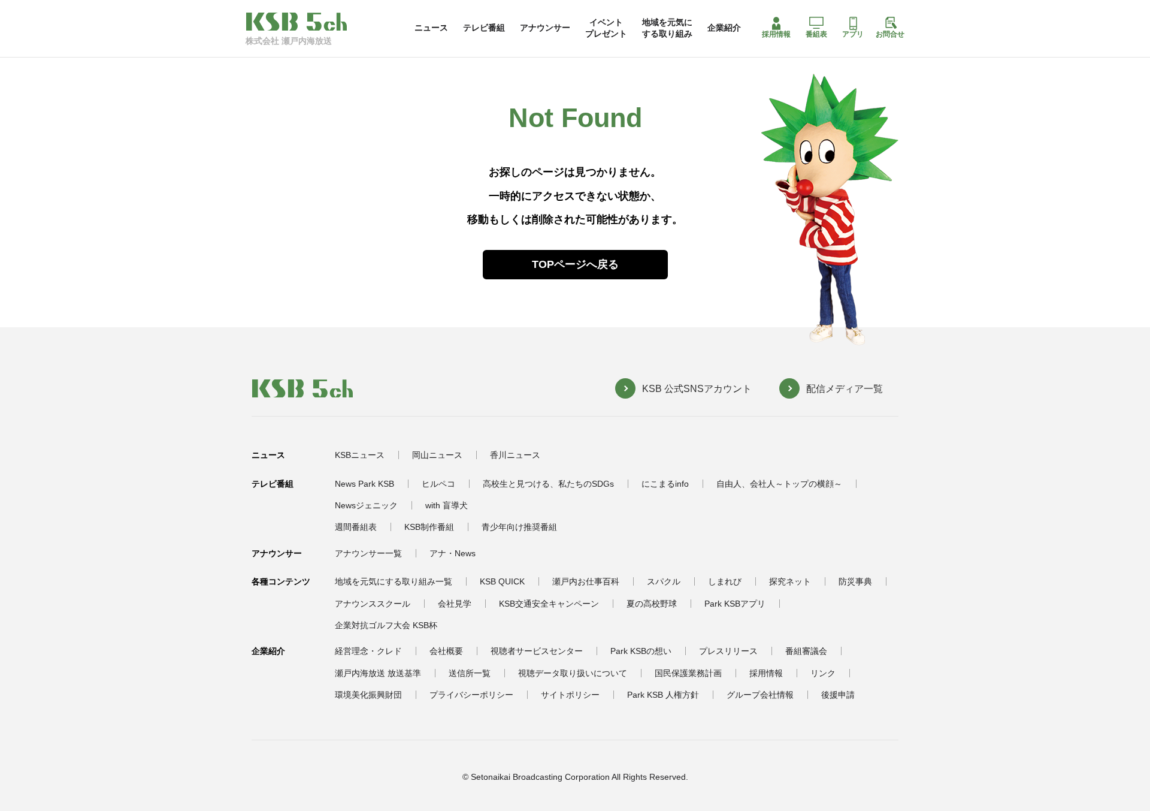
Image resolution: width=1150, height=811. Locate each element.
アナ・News (452, 553)
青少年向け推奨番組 (519, 527)
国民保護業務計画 (688, 673)
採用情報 (776, 34)
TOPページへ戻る (575, 264)
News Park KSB (364, 484)
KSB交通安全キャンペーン (549, 603)
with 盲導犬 (446, 505)
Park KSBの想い (640, 651)
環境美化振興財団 (368, 695)
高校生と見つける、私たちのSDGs (548, 484)
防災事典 (855, 581)
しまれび (725, 581)
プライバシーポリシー (471, 695)
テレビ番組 (484, 27)
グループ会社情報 (760, 695)
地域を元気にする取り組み (667, 27)
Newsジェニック (366, 505)
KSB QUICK (502, 581)
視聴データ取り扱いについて (572, 673)
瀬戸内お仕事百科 (585, 581)
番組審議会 (806, 651)
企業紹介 (724, 27)
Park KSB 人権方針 (663, 695)
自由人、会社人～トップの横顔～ (779, 484)
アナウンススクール (372, 603)
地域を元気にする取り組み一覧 (393, 581)
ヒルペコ (438, 484)
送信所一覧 (470, 673)
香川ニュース (515, 455)
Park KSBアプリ (734, 603)
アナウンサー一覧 (368, 553)
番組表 (816, 34)
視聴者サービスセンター (537, 651)
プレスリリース (728, 651)
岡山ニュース (437, 455)
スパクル (663, 581)
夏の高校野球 (652, 603)
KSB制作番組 (429, 527)
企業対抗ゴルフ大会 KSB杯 (386, 625)
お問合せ (890, 34)
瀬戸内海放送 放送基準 (378, 673)
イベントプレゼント (606, 27)
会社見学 (454, 603)
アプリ (853, 34)
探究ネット (790, 581)
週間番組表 (356, 527)
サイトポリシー (570, 695)
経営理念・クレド (368, 651)
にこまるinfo (665, 484)
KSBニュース (360, 455)
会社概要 (446, 651)
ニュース (431, 27)
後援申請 (838, 695)
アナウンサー (545, 27)
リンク (823, 673)
